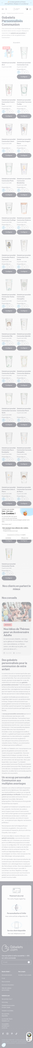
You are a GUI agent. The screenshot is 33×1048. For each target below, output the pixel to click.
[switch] (29, 1040)
